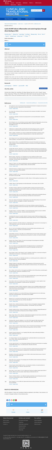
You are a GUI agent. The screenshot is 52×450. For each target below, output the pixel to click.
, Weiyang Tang (33, 34)
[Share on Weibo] (11, 400)
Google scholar (15, 108)
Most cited (21, 429)
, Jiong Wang (21, 34)
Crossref (10, 108)
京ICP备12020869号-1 (11, 437)
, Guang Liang (19, 36)
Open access (13, 4)
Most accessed (22, 428)
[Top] (50, 226)
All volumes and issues (23, 420)
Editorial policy (38, 2)
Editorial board (6, 422)
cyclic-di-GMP (21, 85)
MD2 (27, 85)
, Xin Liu (39, 34)
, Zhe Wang (27, 34)
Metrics (31, 2)
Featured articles (22, 426)
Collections (21, 422)
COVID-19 (15, 85)
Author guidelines (38, 420)
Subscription (18, 2)
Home (7, 2)
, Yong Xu (7, 36)
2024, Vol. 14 (20, 23)
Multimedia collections (23, 424)
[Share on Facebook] (7, 400)
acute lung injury (8, 85)
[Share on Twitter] (9, 400)
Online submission (38, 422)
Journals (12, 2)
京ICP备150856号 (20, 437)
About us (19, 4)
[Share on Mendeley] (16, 400)
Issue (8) (26, 23)
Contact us (5, 424)
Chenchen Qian (8, 34)
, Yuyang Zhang (12, 36)
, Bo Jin (43, 34)
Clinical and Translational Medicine (11, 23)
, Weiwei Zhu (15, 34)
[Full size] (50, 229)
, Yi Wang (26, 36)
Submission (25, 2)
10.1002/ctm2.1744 (37, 23)
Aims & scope (6, 420)
